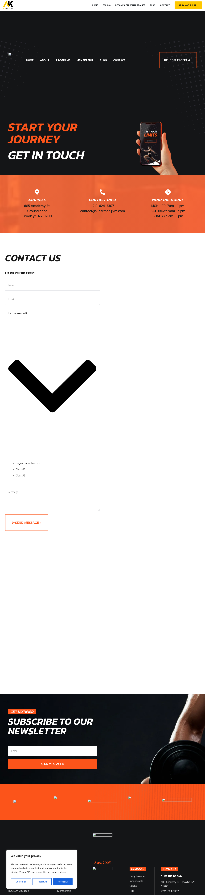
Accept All (63, 881)
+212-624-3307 (170, 891)
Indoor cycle (136, 881)
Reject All (42, 881)
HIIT (132, 890)
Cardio (133, 885)
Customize (21, 881)
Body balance (137, 876)
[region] (41, 869)
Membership (64, 890)
